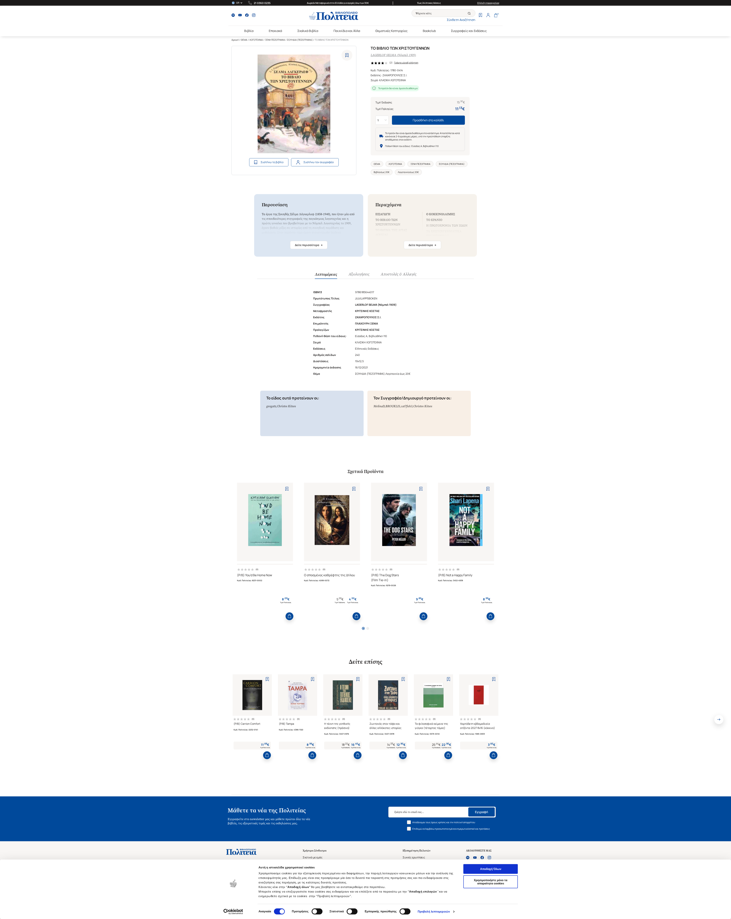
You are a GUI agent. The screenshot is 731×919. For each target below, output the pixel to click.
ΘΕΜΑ (244, 39)
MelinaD (379, 406)
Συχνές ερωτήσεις (414, 857)
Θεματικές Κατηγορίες (391, 31)
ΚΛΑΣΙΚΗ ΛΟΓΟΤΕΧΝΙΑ (392, 80)
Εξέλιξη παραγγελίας (488, 3)
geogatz (271, 406)
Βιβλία (249, 31)
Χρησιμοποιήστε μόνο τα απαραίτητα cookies (490, 882)
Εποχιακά (275, 31)
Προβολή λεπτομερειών (434, 911)
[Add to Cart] (289, 616)
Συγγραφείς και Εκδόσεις (469, 31)
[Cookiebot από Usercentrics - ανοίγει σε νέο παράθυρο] (233, 911)
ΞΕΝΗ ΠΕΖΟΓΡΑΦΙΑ (275, 39)
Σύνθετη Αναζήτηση (461, 20)
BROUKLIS (392, 406)
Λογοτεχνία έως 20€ (408, 172)
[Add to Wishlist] (347, 55)
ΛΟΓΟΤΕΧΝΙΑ (256, 39)
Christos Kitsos (286, 406)
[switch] (317, 911)
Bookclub (429, 31)
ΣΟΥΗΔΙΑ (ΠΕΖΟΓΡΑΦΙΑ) (300, 39)
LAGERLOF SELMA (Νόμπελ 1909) (393, 55)
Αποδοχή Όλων (490, 869)
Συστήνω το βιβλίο (272, 162)
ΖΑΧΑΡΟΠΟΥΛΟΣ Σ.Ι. (394, 75)
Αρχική (235, 39)
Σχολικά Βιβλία (307, 31)
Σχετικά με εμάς (312, 857)
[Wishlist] (480, 15)
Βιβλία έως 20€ (381, 172)
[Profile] (488, 15)
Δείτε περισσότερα (309, 245)
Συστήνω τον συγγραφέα (318, 162)
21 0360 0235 (262, 3)
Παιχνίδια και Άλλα (347, 31)
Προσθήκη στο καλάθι (428, 120)
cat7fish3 (406, 406)
